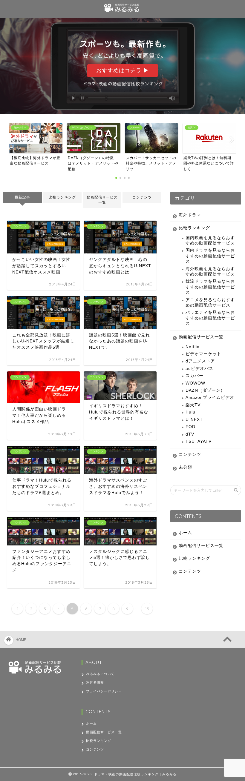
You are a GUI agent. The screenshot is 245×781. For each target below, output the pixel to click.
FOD (190, 427)
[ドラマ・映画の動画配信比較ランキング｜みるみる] (122, 12)
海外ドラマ (190, 215)
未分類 (185, 467)
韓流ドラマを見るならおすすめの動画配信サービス (210, 287)
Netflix (192, 347)
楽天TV (193, 405)
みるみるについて (100, 674)
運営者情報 (95, 682)
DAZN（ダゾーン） (205, 390)
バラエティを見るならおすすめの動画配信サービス (210, 318)
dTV (190, 434)
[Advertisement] (201, 697)
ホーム (185, 533)
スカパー (194, 375)
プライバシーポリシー (104, 691)
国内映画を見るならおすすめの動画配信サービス (210, 240)
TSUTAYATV (199, 441)
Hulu (190, 412)
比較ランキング (62, 197)
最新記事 (22, 197)
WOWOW (195, 383)
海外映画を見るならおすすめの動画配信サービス (210, 271)
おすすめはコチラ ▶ (122, 70)
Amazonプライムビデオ (210, 397)
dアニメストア (200, 361)
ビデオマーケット (203, 354)
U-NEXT (194, 419)
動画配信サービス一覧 (102, 200)
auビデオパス (199, 368)
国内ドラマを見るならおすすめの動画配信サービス (210, 256)
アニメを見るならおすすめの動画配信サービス (210, 303)
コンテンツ (142, 197)
